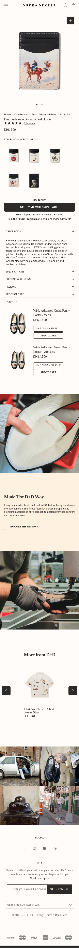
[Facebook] (24, 848)
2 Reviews (29, 123)
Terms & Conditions (56, 915)
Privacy (40, 915)
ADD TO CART (48, 335)
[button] (65, 5)
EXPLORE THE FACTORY (24, 526)
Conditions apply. (39, 878)
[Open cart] (73, 5)
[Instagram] (34, 848)
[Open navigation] (6, 5)
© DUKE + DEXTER (23, 915)
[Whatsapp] (55, 848)
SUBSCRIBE (59, 889)
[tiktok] (45, 848)
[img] (5, 123)
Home (7, 114)
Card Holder (21, 114)
